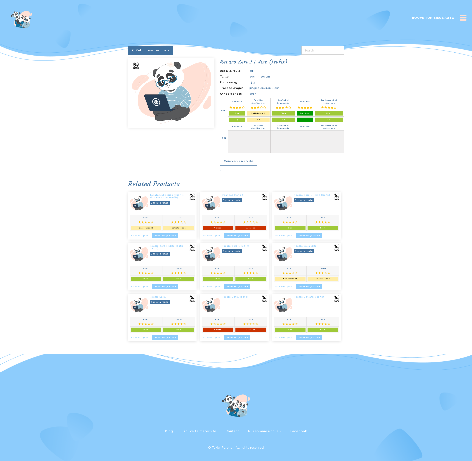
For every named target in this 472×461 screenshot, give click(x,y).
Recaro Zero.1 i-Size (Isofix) (312, 195)
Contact (232, 431)
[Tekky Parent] (21, 19)
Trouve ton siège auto (432, 18)
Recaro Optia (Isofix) (235, 297)
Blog (169, 431)
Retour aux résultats (152, 50)
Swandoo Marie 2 (232, 195)
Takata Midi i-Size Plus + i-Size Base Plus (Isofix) (167, 196)
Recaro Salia (158, 297)
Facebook (298, 431)
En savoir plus (139, 235)
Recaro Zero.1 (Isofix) (236, 246)
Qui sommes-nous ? (264, 431)
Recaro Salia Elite (305, 246)
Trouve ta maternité (199, 431)
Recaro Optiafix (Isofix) (309, 297)
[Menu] (463, 18)
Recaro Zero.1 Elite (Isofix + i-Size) (167, 247)
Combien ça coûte (238, 161)
